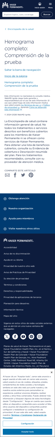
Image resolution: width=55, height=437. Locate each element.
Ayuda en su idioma (13, 260)
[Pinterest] (31, 336)
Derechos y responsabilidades (18, 291)
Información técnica (13, 310)
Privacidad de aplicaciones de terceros (22, 297)
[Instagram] (39, 336)
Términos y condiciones (15, 285)
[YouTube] (23, 336)
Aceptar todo (27, 432)
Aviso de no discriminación (17, 254)
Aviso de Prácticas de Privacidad (19, 272)
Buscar (46, 14)
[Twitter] (6, 336)
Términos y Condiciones (21, 415)
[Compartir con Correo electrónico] (7, 175)
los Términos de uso (30, 105)
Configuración (27, 424)
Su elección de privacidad (16, 278)
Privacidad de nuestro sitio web (19, 266)
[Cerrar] (52, 372)
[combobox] (20, 14)
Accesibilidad (10, 247)
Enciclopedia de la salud (19, 29)
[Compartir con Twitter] (23, 175)
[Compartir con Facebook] (15, 175)
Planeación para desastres (16, 303)
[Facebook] (14, 336)
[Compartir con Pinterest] (31, 175)
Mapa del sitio (10, 316)
